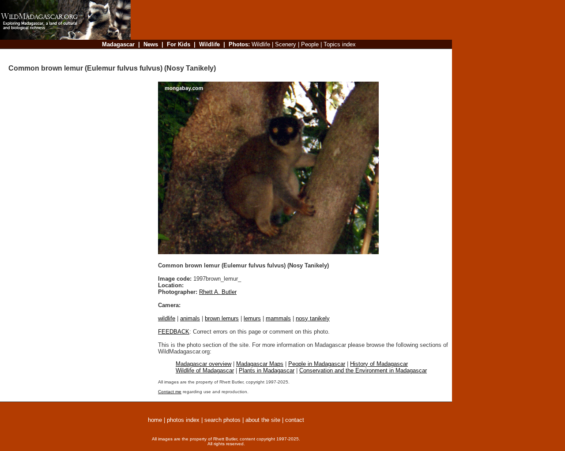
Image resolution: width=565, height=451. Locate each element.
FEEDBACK (173, 331)
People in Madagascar (316, 364)
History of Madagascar (379, 364)
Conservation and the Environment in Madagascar (363, 370)
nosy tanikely (313, 318)
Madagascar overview (203, 364)
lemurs (252, 318)
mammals (278, 318)
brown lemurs (222, 318)
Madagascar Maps (259, 364)
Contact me (169, 391)
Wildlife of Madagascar (205, 370)
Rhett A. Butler (218, 292)
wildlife (166, 318)
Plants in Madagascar (266, 370)
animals (190, 318)
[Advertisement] (288, 55)
